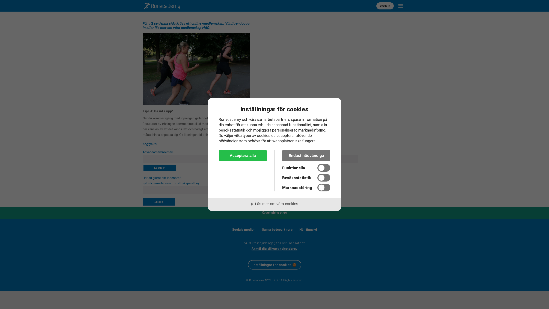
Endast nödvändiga (306, 155)
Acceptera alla (243, 155)
